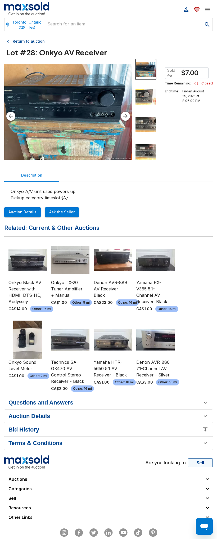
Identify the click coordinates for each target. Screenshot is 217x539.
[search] (207, 24)
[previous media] (10, 116)
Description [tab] (31, 175)
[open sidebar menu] (207, 9)
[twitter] (93, 532)
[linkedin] (108, 532)
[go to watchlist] (197, 9)
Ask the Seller (62, 212)
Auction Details (22, 212)
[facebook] (79, 532)
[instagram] (64, 532)
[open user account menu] (186, 9)
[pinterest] (153, 532)
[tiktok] (138, 532)
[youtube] (123, 532)
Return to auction (29, 41)
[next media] (125, 116)
